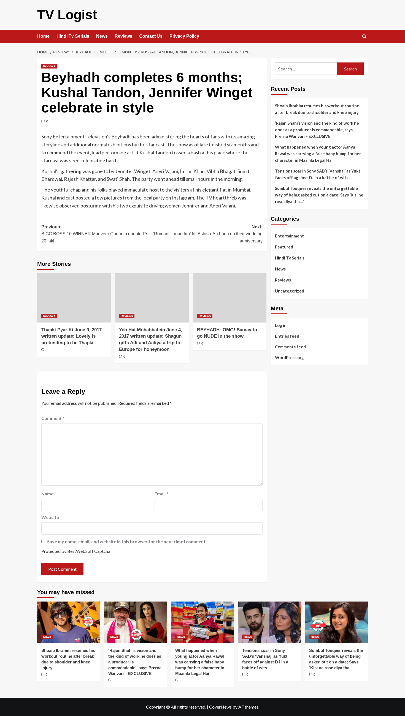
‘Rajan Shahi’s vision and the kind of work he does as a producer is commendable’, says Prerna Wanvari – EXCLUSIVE (317, 130)
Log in (281, 325)
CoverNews (220, 706)
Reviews (123, 36)
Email (161, 493)
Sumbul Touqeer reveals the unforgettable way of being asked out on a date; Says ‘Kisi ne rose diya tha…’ (319, 195)
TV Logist (67, 14)
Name (48, 493)
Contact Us (151, 36)
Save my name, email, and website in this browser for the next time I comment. (127, 541)
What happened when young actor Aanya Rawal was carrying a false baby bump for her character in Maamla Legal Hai (318, 153)
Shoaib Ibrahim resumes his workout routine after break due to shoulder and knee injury (317, 109)
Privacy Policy (184, 36)
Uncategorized (289, 290)
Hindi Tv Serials (72, 36)
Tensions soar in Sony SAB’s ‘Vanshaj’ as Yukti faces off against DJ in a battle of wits (318, 174)
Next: (207, 234)
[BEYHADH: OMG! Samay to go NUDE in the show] (229, 297)
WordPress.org (289, 357)
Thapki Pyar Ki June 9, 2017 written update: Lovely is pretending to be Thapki (71, 336)
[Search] (364, 37)
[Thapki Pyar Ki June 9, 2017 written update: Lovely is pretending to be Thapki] (74, 297)
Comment (52, 418)
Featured (284, 246)
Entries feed (287, 335)
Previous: (94, 234)
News (102, 36)
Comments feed (290, 346)
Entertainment (289, 235)
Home (43, 36)
